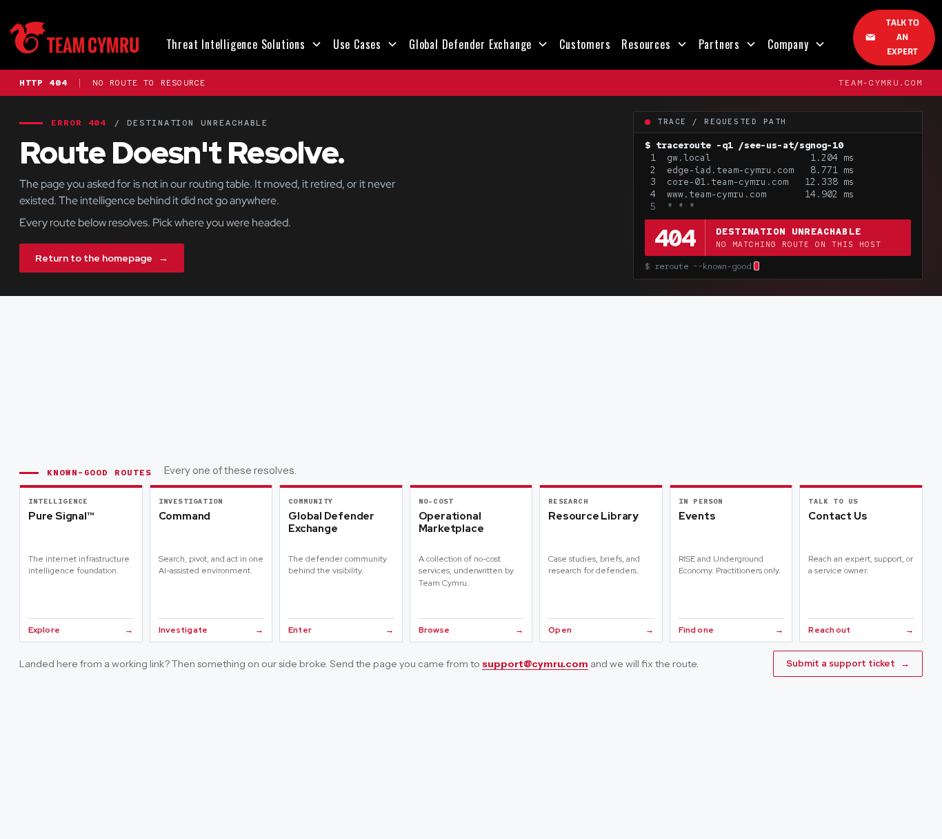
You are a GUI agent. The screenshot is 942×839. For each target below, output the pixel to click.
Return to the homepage (101, 258)
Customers (584, 44)
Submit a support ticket (848, 663)
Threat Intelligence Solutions (235, 44)
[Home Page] (74, 37)
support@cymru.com (535, 664)
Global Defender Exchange (470, 44)
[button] (244, 44)
